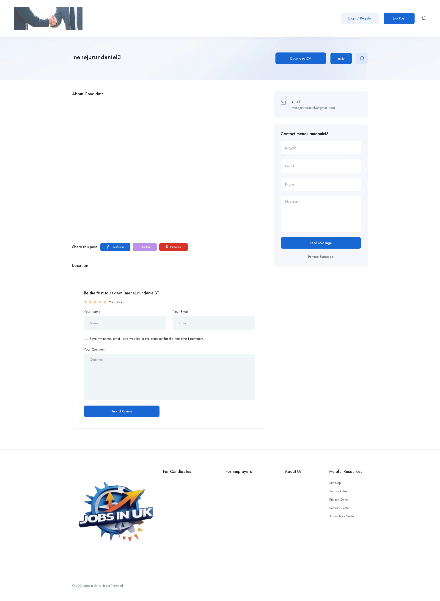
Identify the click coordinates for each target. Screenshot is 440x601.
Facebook (117, 247)
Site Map (335, 482)
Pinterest (175, 247)
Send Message (321, 242)
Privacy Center (339, 499)
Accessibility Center (342, 516)
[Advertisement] (169, 133)
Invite (341, 58)
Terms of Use (338, 491)
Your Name (92, 311)
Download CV (300, 58)
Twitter (145, 247)
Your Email (180, 311)
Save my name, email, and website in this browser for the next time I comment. (147, 338)
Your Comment (94, 349)
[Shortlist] (362, 58)
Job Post (399, 18)
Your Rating (117, 302)
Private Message (321, 256)
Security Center (339, 508)
